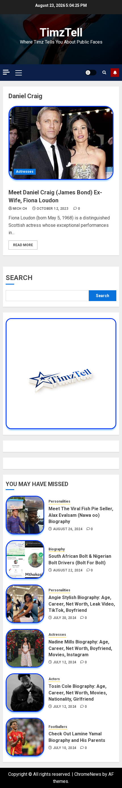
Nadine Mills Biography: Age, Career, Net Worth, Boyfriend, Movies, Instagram (80, 648)
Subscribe (115, 72)
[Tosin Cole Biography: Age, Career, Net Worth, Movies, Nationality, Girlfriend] (25, 692)
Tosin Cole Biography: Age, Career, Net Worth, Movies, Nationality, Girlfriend (78, 693)
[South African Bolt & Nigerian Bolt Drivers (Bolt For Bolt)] (25, 559)
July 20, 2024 (65, 618)
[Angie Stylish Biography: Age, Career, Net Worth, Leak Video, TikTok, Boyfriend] (25, 603)
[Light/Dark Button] (90, 72)
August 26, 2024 (68, 529)
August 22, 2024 (68, 570)
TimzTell (61, 32)
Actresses (24, 172)
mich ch (20, 209)
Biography (57, 549)
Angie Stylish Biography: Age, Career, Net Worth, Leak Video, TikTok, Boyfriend (82, 604)
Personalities (59, 501)
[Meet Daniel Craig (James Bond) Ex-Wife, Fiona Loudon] (61, 143)
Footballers (58, 727)
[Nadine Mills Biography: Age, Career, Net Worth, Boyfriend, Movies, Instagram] (25, 648)
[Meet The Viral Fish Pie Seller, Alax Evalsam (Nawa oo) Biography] (25, 515)
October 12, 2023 (52, 209)
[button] (18, 72)
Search (19, 278)
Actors (54, 679)
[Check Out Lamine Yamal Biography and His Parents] (25, 737)
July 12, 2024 (65, 662)
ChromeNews (87, 774)
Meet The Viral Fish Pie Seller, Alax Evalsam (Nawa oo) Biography (81, 515)
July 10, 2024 (65, 748)
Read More (23, 245)
